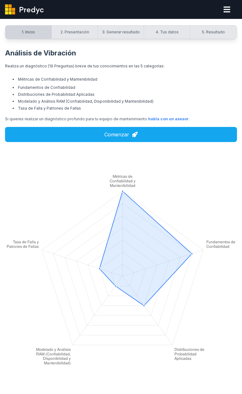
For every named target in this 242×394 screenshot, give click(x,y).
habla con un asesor (168, 119)
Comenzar (116, 134)
